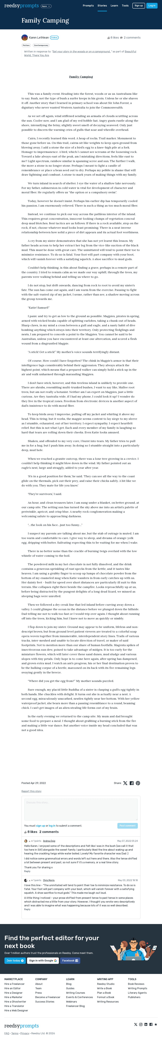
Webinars (71, 1001)
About (39, 983)
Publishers (134, 997)
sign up (40, 825)
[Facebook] (151, 1025)
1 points (37, 841)
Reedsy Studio (105, 983)
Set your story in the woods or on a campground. (82, 51)
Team (38, 988)
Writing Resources (108, 1001)
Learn (114, 5)
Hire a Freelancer (14, 983)
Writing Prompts (137, 988)
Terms (14, 1033)
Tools (125, 5)
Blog (69, 983)
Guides (70, 988)
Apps (44, 6)
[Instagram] (141, 1025)
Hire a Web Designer (16, 1010)
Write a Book (104, 988)
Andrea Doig (49, 841)
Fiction (26, 45)
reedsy (21, 6)
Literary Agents (137, 992)
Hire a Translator (14, 1006)
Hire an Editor (12, 988)
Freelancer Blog (75, 1006)
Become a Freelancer (47, 997)
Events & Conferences (79, 997)
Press (38, 992)
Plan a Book (104, 992)
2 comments (131, 37)
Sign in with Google (41, 960)
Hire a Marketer (13, 997)
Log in (152, 5)
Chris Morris (49, 880)
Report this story (31, 791)
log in (52, 825)
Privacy (24, 1033)
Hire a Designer (13, 992)
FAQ (6, 1033)
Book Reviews (136, 983)
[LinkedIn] (146, 1025)
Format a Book (105, 997)
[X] (136, 1025)
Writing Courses (75, 992)
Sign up (139, 5)
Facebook (68, 960)
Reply (27, 871)
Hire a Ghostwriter (15, 1001)
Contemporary (41, 45)
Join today (13, 960)
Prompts (88, 5)
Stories (102, 5)
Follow (54, 37)
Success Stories (44, 1001)
